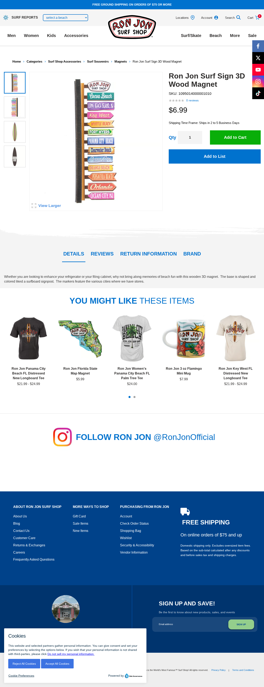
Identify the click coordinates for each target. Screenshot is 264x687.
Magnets (120, 61)
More (235, 35)
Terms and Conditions (243, 670)
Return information (148, 254)
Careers (19, 552)
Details (73, 254)
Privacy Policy (218, 670)
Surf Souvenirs (98, 61)
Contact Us (21, 530)
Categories (34, 61)
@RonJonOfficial (184, 437)
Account (126, 516)
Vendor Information (134, 552)
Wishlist (126, 538)
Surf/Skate (191, 35)
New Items (80, 530)
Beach (216, 35)
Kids (51, 35)
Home (16, 61)
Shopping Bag (130, 530)
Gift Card (79, 516)
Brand (192, 254)
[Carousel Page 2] (134, 397)
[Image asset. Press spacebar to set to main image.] (15, 83)
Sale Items (80, 523)
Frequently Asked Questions (33, 559)
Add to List (214, 156)
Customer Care (24, 538)
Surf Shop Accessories (64, 61)
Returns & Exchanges (29, 545)
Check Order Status (134, 523)
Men (11, 35)
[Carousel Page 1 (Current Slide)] (129, 397)
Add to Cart (235, 137)
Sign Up (241, 624)
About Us (20, 516)
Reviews (102, 254)
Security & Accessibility (137, 545)
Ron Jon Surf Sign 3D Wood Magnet (157, 61)
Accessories (76, 35)
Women (31, 35)
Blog (16, 523)
